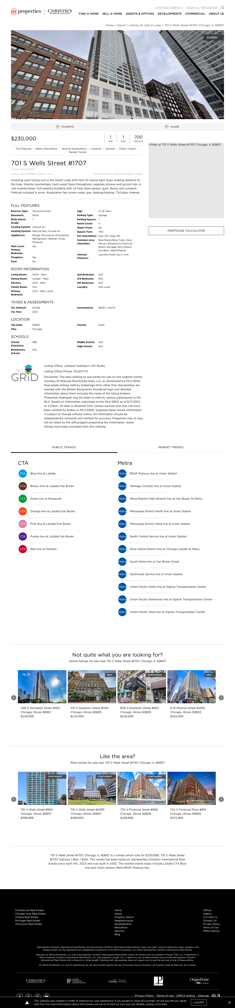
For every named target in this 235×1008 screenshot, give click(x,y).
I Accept (198, 1002)
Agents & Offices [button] (140, 13)
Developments (169, 13)
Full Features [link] (24, 148)
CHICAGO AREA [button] (167, 8)
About (118, 913)
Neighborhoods (124, 920)
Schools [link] (111, 148)
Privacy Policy (211, 924)
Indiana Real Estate (26, 917)
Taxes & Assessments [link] (74, 148)
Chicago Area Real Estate (30, 913)
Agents (207, 913)
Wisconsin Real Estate (28, 924)
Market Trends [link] (77, 152)
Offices (207, 910)
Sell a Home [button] (112, 13)
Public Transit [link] (127, 148)
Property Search (124, 917)
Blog (117, 934)
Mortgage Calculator (186, 230)
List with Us (210, 917)
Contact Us (210, 920)
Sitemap (203, 995)
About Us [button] (216, 13)
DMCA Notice (211, 931)
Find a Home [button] (89, 13)
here (164, 1004)
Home (118, 910)
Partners (120, 931)
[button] (186, 180)
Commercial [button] (195, 13)
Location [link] (96, 148)
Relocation (121, 927)
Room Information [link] (47, 148)
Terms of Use (210, 927)
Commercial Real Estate (29, 910)
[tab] (64, 448)
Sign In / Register (201, 8)
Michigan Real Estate (27, 920)
